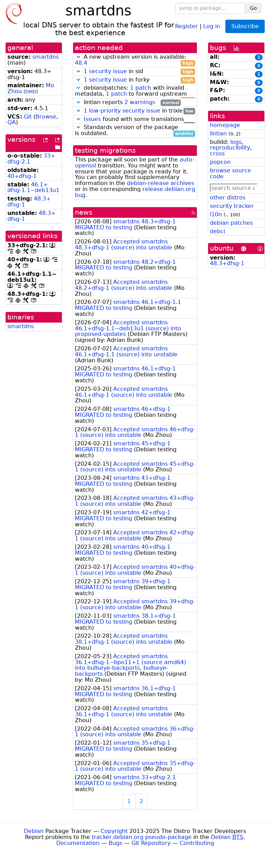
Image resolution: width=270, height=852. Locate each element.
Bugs (115, 843)
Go (253, 8)
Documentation (77, 843)
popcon (220, 162)
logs (236, 142)
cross (217, 153)
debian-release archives (160, 183)
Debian (34, 831)
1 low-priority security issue (122, 110)
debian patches (231, 223)
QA (11, 122)
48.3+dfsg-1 (227, 263)
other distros (227, 197)
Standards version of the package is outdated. (134, 130)
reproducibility (230, 147)
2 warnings (139, 102)
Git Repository (151, 843)
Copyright (114, 831)
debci (217, 231)
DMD (30, 91)
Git (28, 116)
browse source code (230, 173)
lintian (218, 133)
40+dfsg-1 (22, 176)
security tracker (232, 206)
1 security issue (105, 71)
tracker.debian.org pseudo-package (142, 837)
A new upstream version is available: (134, 60)
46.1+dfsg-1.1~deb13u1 (33, 187)
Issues (92, 119)
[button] (78, 56)
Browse (46, 116)
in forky (138, 80)
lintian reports (130, 103)
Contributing (197, 843)
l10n (216, 214)
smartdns (45, 56)
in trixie (138, 111)
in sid (138, 72)
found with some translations (138, 119)
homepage (225, 125)
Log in (211, 26)
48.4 (81, 62)
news (83, 212)
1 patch (140, 87)
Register (186, 26)
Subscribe (245, 26)
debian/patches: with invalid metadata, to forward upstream (134, 91)
